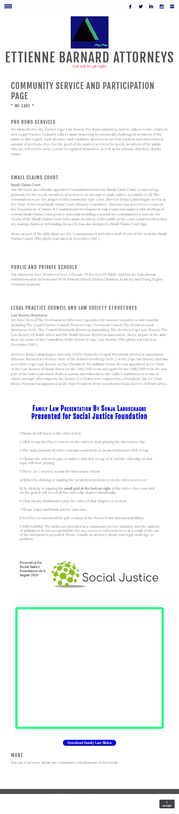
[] (149, 8)
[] (160, 8)
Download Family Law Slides (89, 743)
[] (170, 8)
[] (139, 8)
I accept (167, 804)
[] (128, 8)
